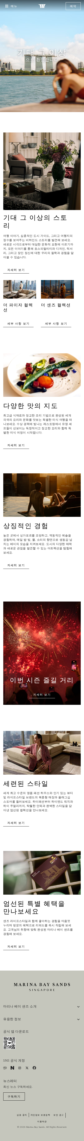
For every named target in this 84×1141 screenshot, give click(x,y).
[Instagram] (20, 1068)
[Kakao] (5, 1068)
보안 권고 (58, 1115)
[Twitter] (27, 1068)
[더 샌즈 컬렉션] (57, 291)
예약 (73, 6)
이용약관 (42, 1122)
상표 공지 (22, 1115)
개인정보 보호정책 (40, 1115)
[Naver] (13, 1068)
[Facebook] (34, 1068)
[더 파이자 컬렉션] (19, 291)
